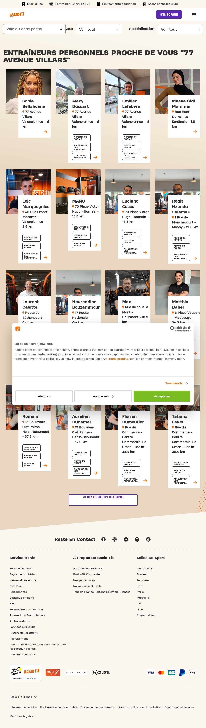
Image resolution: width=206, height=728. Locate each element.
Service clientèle (21, 568)
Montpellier (144, 568)
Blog (13, 603)
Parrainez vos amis (23, 654)
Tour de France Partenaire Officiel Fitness (101, 592)
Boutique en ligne (22, 597)
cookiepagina (118, 358)
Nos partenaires (84, 580)
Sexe (69, 29)
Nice (140, 609)
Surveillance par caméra (97, 707)
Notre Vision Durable (87, 586)
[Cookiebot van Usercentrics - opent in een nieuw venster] (173, 329)
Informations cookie (23, 707)
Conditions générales (179, 707)
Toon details (174, 383)
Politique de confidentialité (59, 707)
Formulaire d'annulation (26, 609)
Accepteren (162, 396)
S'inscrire (169, 14)
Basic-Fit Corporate (86, 574)
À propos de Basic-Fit (87, 568)
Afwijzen (44, 396)
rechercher (61, 29)
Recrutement (19, 638)
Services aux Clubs (22, 627)
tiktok (148, 539)
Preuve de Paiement (24, 632)
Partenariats (18, 592)
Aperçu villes (145, 615)
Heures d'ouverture (23, 580)
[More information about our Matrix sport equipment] (76, 672)
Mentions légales (21, 716)
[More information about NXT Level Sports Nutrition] (101, 672)
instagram (126, 539)
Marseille (143, 597)
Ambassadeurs (20, 621)
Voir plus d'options (103, 497)
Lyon (140, 586)
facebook (103, 539)
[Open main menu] (194, 14)
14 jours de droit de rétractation (139, 707)
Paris (140, 592)
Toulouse (143, 580)
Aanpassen (101, 396)
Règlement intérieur (24, 574)
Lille (139, 603)
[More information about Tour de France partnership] (25, 672)
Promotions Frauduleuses (27, 615)
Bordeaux (143, 574)
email (137, 539)
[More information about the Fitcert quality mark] (53, 672)
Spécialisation (141, 29)
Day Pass (16, 586)
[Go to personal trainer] (45, 132)
